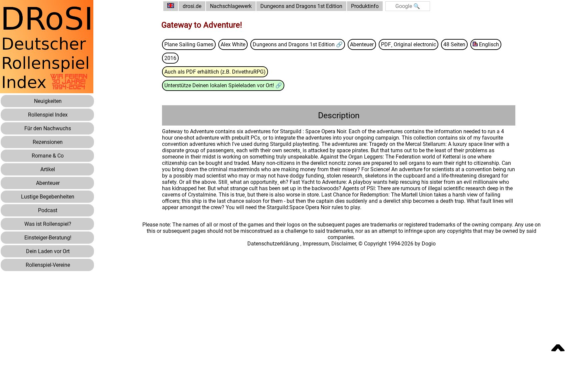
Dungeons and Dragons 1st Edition (301, 6)
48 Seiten (454, 44)
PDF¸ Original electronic (408, 44)
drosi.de (192, 6)
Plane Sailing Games (188, 44)
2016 (170, 58)
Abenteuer (362, 44)
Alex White (233, 44)
